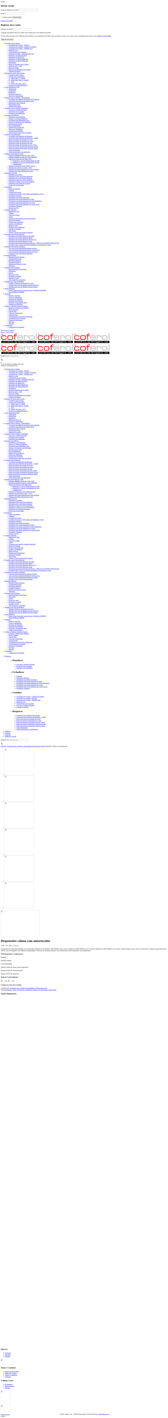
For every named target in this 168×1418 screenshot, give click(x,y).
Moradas (7, 1388)
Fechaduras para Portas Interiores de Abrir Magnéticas (32, 683)
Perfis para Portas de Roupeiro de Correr (28, 721)
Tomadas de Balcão (22, 707)
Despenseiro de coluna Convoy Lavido (25, 1133)
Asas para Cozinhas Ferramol (25, 664)
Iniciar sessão (17, 17)
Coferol (11, 330)
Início (2, 746)
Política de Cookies (11, 1373)
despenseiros (52, 990)
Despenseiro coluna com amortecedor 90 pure (28, 1339)
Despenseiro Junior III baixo (21, 1099)
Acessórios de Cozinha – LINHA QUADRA (30, 696)
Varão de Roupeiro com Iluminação (27, 729)
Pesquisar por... (5, 356)
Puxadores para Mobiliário (24, 668)
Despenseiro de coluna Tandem (22, 1168)
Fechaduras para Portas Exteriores (26, 680)
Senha (3, 13)
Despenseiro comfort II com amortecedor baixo (28, 1031)
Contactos (8, 1377)
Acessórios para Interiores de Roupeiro (28, 715)
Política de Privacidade (12, 1371)
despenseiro (20, 990)
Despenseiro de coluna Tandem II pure (25, 1270)
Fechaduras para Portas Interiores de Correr (29, 685)
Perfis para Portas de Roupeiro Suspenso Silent (30, 726)
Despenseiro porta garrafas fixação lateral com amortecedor (33, 1065)
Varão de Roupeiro (22, 728)
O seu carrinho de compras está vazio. (12, 364)
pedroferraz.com (104, 1414)
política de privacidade (104, 36)
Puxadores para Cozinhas (24, 666)
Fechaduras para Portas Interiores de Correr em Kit (31, 687)
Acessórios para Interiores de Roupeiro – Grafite (31, 717)
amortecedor (8, 990)
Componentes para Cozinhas (25, 703)
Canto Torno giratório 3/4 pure (22, 1236)
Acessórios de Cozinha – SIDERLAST (28, 700)
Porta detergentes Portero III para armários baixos (30, 1202)
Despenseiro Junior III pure (21, 1304)
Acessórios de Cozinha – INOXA (26, 698)
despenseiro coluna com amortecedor (36, 990)
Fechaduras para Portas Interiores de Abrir (29, 681)
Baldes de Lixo (21, 702)
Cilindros (19, 676)
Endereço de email (7, 29)
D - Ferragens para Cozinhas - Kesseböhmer (18, 746)
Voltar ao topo (5, 1414)
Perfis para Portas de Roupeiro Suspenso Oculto (31, 724)
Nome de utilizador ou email (10, 10)
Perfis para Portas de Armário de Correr (28, 719)
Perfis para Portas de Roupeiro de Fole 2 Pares (30, 722)
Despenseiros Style (38, 746)
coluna (14, 990)
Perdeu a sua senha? (7, 21)
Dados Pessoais (9, 1386)
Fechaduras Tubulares (23, 688)
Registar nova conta (7, 39)
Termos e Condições (11, 1375)
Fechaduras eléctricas (22, 678)
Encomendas (9, 1384)
